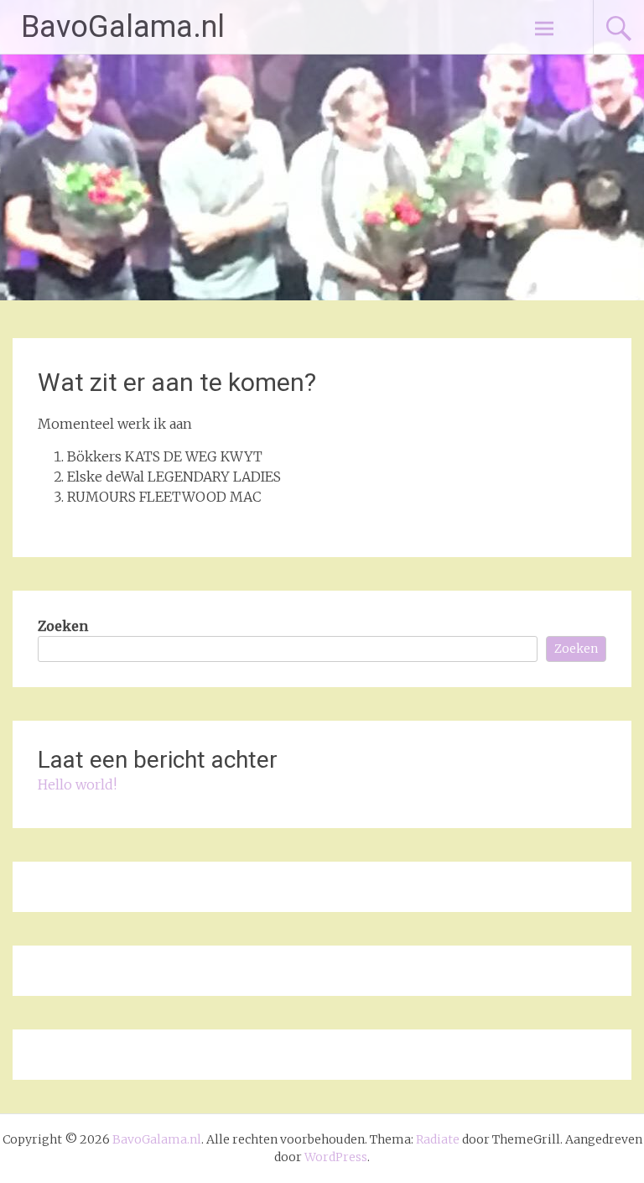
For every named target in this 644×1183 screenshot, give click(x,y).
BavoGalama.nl (123, 26)
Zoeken (63, 626)
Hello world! (77, 784)
